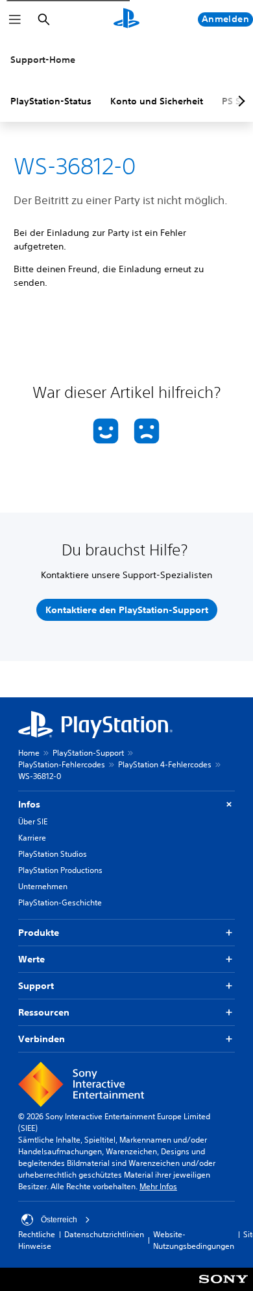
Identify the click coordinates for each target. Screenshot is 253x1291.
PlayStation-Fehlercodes (61, 764)
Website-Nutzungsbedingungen (193, 1240)
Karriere (32, 837)
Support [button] (36, 986)
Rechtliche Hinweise (36, 1240)
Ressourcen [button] (43, 1012)
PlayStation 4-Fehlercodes (164, 764)
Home (29, 752)
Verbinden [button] (41, 1039)
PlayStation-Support (88, 752)
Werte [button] (31, 959)
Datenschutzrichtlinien (104, 1234)
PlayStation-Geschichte (60, 902)
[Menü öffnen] (15, 19)
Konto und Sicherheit (156, 101)
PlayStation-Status (50, 101)
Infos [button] (29, 804)
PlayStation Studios (52, 853)
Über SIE (32, 821)
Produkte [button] (38, 932)
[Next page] (239, 101)
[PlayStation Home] (126, 19)
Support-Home (42, 59)
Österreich (59, 1219)
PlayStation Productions (60, 870)
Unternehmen (42, 886)
